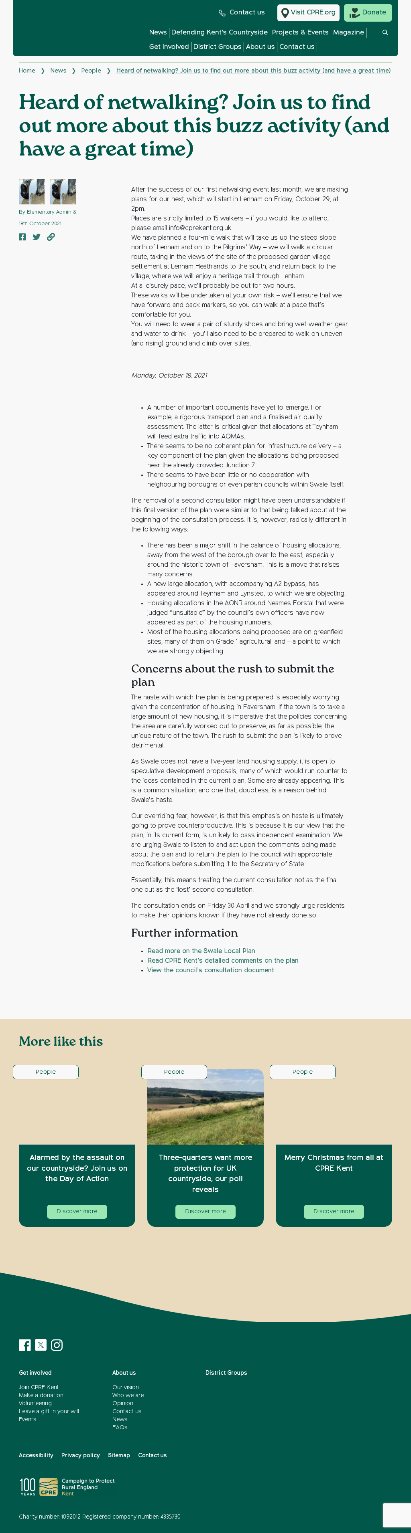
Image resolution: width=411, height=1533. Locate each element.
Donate (374, 12)
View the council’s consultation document (210, 970)
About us (260, 47)
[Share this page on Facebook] (22, 238)
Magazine (348, 32)
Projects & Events (300, 32)
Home (27, 71)
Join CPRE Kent (39, 1387)
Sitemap (119, 1455)
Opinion (122, 1403)
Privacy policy (80, 1455)
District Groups (217, 47)
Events (27, 1419)
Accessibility (36, 1455)
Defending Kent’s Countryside (219, 32)
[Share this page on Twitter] (37, 238)
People (91, 71)
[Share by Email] (51, 238)
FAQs (119, 1427)
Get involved (169, 47)
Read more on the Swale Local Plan (201, 951)
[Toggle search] (385, 42)
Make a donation (41, 1395)
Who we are (128, 1395)
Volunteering (35, 1403)
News (158, 32)
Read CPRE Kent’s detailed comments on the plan (223, 961)
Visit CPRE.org (313, 12)
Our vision (125, 1387)
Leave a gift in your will (49, 1411)
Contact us (247, 12)
